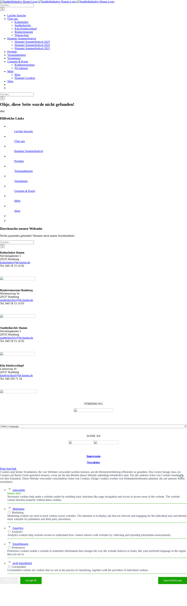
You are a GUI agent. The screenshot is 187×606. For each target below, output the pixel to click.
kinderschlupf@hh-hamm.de (16, 375)
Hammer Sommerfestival (28, 151)
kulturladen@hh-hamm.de (15, 262)
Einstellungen (20, 543)
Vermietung (21, 181)
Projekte (19, 161)
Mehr (17, 200)
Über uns (19, 141)
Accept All (31, 580)
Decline (9, 580)
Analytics (17, 528)
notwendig (19, 490)
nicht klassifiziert (22, 563)
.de (31, 337)
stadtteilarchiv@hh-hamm (15, 337)
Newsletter (93, 462)
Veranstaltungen (23, 171)
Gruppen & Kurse (24, 190)
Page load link (8, 468)
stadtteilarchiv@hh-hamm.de (16, 300)
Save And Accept (172, 580)
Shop (17, 210)
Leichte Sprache (23, 131)
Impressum (93, 456)
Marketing (18, 508)
